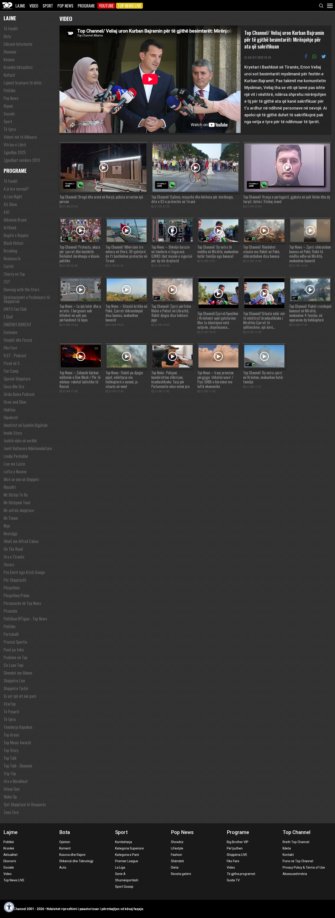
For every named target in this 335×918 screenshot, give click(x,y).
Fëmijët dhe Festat (18, 340)
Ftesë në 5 (12, 363)
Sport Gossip (124, 886)
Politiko (9, 626)
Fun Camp (11, 371)
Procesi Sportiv (15, 642)
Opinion (64, 842)
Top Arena (11, 735)
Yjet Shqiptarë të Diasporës (25, 804)
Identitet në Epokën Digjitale (26, 425)
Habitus (9, 410)
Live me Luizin (14, 464)
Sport (48, 6)
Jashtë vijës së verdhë (20, 441)
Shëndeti (177, 861)
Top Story (11, 750)
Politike (9, 90)
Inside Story (13, 433)
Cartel (8, 266)
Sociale (9, 114)
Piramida (10, 611)
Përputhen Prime (16, 595)
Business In (12, 258)
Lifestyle (177, 848)
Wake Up (10, 797)
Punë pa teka (14, 650)
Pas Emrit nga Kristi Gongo (24, 572)
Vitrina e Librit (15, 145)
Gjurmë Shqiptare (17, 379)
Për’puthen (235, 848)
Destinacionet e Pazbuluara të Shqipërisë (27, 299)
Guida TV (233, 880)
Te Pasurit (11, 711)
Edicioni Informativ (18, 44)
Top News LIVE (129, 6)
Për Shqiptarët (15, 580)
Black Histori (13, 243)
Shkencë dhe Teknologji (76, 861)
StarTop (10, 704)
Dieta (174, 867)
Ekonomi (10, 52)
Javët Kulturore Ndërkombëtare (28, 448)
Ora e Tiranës (14, 557)
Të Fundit (11, 28)
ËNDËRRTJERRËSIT (17, 324)
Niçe (7, 526)
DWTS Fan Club (15, 309)
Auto (62, 867)
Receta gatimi (181, 874)
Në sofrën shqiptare (19, 510)
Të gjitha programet (241, 874)
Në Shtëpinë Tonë (17, 502)
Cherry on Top (14, 274)
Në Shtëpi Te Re (16, 495)
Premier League (126, 861)
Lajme (20, 6)
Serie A (120, 874)
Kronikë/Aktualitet (18, 67)
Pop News (65, 6)
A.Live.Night (13, 196)
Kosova (9, 59)
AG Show (10, 204)
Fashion (176, 855)
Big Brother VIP (237, 842)
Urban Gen (12, 789)
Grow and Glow (15, 402)
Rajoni (8, 106)
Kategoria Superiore (129, 848)
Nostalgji (10, 533)
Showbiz (177, 842)
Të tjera (10, 129)
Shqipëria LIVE (237, 855)
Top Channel (296, 832)
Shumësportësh (126, 880)
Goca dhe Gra (14, 386)
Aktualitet (10, 855)
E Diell (8, 317)
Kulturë (9, 75)
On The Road (13, 549)
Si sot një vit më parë (20, 696)
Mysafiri (10, 487)
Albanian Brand (15, 220)
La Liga (120, 867)
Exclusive (10, 332)
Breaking (10, 251)
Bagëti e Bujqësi (16, 235)
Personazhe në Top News (22, 603)
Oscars (9, 564)
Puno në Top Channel (298, 861)
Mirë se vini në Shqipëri (21, 479)
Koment (65, 848)
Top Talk (10, 758)
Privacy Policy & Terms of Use (304, 867)
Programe (86, 6)
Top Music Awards (17, 742)
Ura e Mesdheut (16, 781)
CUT (7, 282)
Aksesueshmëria (295, 874)
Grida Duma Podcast (19, 394)
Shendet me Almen (18, 673)
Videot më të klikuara (20, 137)
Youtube (106, 6)
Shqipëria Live (14, 680)
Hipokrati (11, 417)
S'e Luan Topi (13, 665)
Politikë (8, 842)
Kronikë (8, 848)
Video (33, 6)
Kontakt (288, 855)
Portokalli (11, 634)
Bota (7, 36)
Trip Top (10, 773)
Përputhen (12, 588)
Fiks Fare (10, 348)
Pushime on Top (15, 657)
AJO (6, 212)
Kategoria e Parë (127, 855)
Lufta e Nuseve (15, 471)
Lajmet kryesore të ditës (22, 83)
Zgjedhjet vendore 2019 (22, 160)
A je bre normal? (16, 189)
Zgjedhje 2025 (15, 152)
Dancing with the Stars (21, 289)
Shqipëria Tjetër (16, 688)
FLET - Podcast (15, 355)
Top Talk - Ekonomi (18, 766)
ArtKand (10, 227)
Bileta (287, 848)
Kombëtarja (123, 842)
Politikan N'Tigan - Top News (25, 619)
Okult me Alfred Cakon (21, 541)
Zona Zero (11, 812)
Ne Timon (11, 518)
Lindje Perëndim (16, 456)
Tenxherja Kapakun (18, 727)
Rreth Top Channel (296, 842)
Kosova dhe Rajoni (72, 855)
